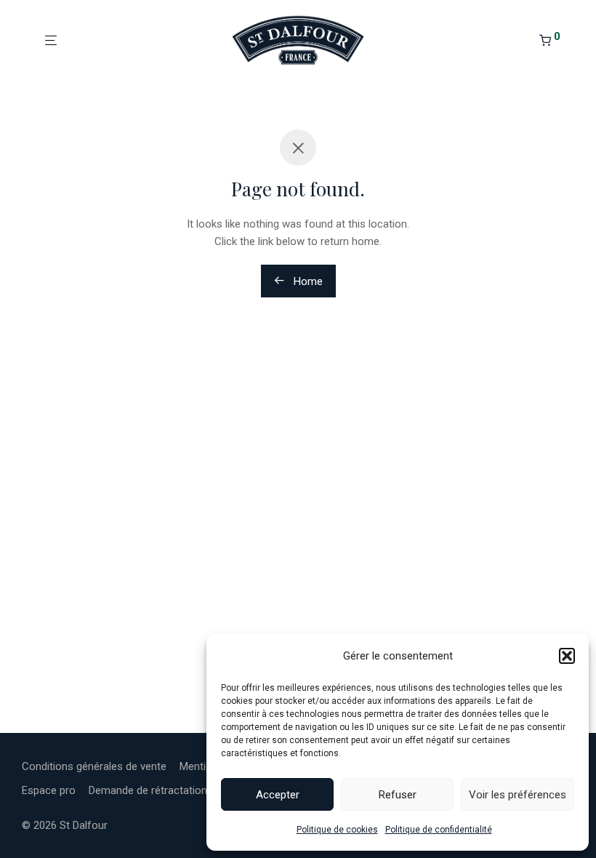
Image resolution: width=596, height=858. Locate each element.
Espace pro (49, 790)
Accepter (277, 794)
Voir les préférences (517, 794)
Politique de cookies (337, 830)
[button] (567, 656)
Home (307, 281)
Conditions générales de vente (94, 766)
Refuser (397, 794)
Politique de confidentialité (438, 830)
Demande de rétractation (148, 790)
